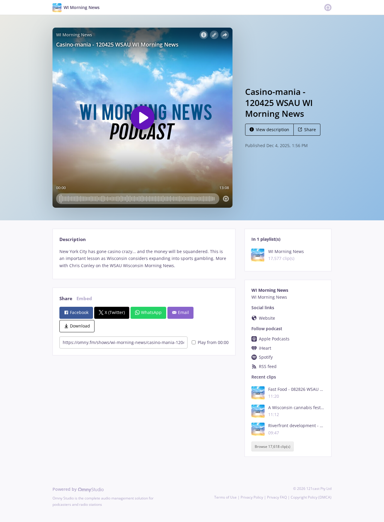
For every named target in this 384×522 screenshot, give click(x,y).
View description (272, 129)
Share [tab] (65, 298)
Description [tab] (72, 239)
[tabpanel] (143, 258)
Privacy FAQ (277, 497)
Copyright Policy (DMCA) (311, 497)
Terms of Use (225, 497)
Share (310, 129)
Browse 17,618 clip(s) (272, 446)
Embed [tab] (84, 298)
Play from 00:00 (213, 342)
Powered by (65, 489)
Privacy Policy (252, 497)
